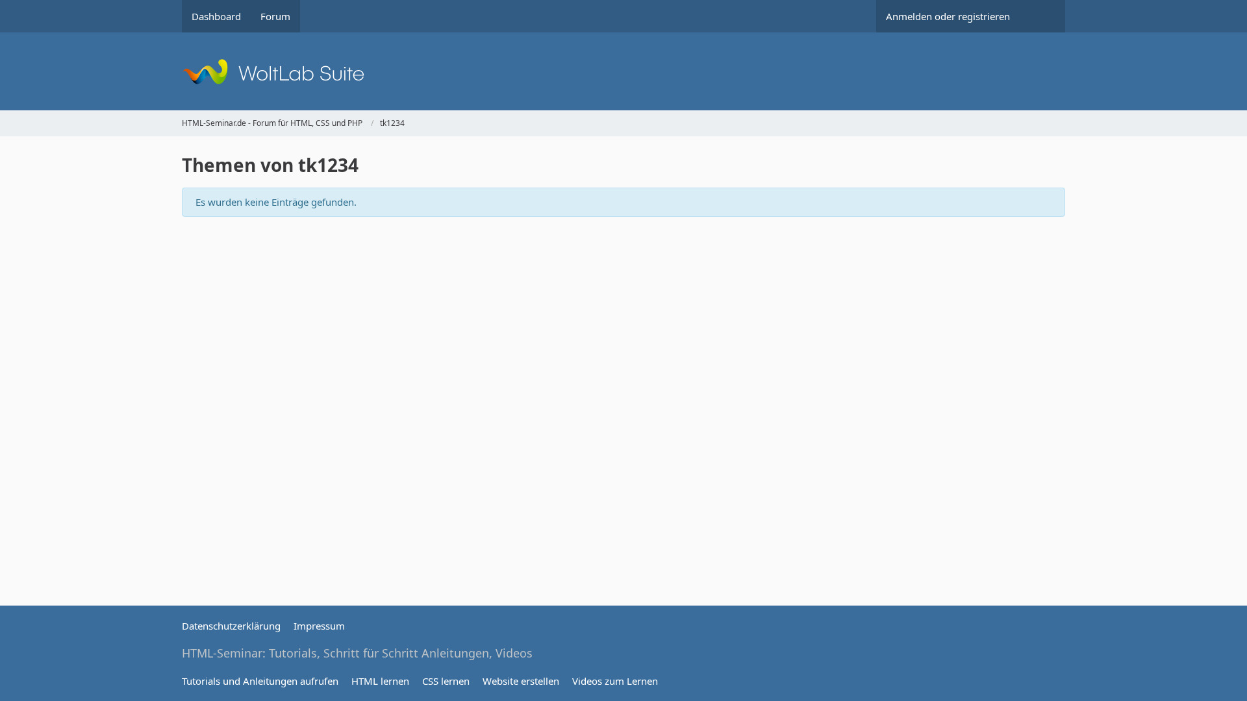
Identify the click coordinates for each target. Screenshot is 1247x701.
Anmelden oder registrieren (948, 16)
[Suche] (1042, 16)
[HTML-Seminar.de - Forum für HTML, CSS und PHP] (623, 71)
